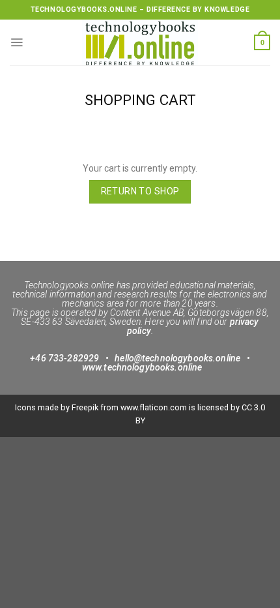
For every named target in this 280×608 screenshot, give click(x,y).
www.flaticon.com (153, 407)
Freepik (85, 407)
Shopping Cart (140, 99)
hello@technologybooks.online (177, 358)
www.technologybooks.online (142, 367)
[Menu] (16, 42)
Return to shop (140, 191)
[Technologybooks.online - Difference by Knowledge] (140, 42)
